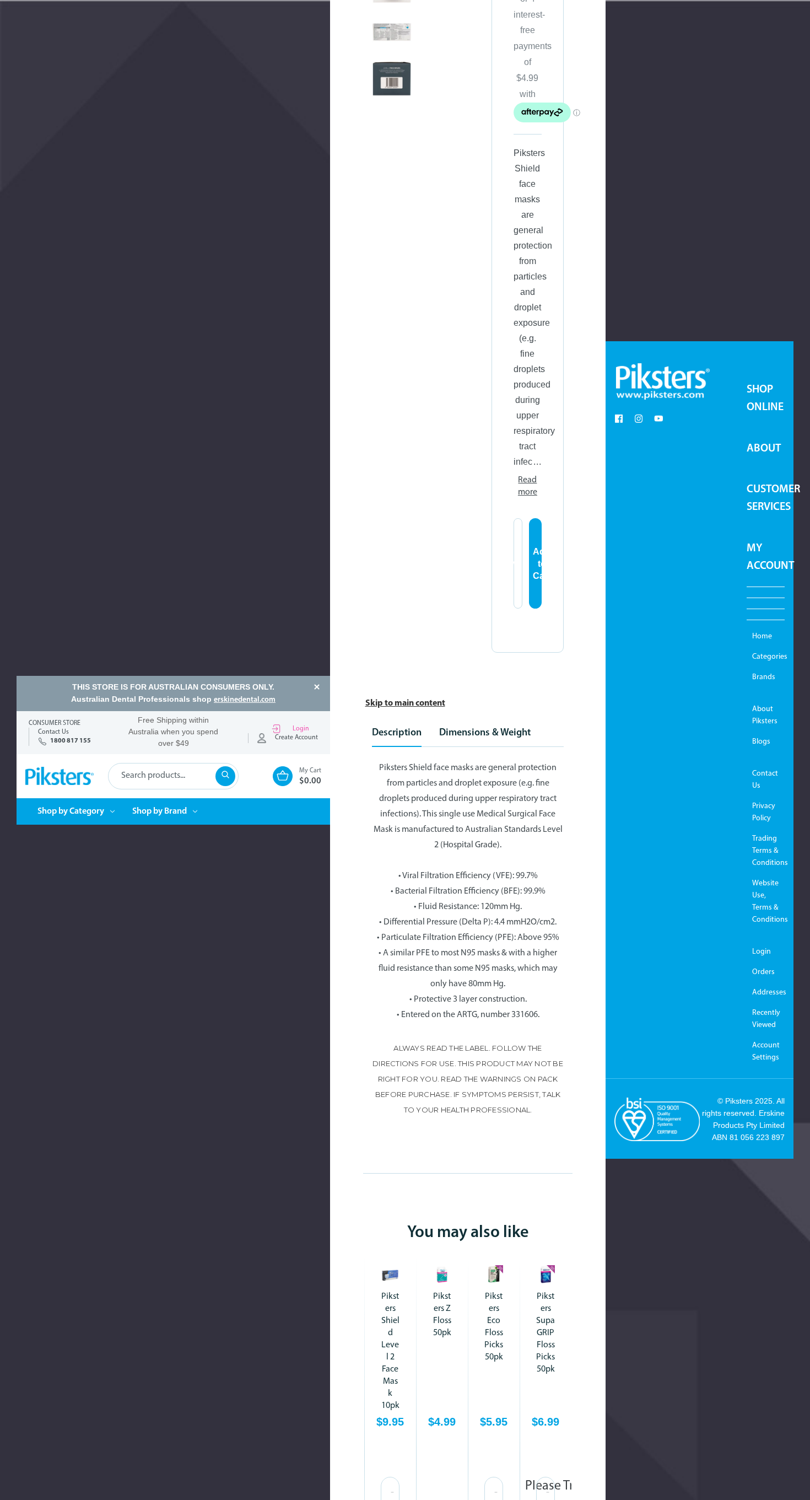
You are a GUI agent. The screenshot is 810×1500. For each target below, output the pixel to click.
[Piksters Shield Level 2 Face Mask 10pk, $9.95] (390, 1274)
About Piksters (764, 715)
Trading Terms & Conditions (765, 851)
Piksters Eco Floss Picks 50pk (493, 1327)
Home (762, 636)
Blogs (761, 742)
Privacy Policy (763, 812)
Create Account (296, 737)
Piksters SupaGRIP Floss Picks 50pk (545, 1333)
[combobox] (173, 776)
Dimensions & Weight (485, 733)
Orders (763, 972)
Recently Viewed (765, 1019)
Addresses (765, 992)
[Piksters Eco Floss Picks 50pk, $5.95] (493, 1274)
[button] (662, 381)
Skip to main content (405, 703)
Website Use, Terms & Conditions (765, 901)
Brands (763, 677)
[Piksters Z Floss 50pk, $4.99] (442, 1274)
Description (397, 733)
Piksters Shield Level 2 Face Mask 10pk (390, 1351)
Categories (765, 657)
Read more (527, 486)
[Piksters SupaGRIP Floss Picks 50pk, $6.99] (545, 1274)
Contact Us (765, 780)
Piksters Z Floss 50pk (442, 1314)
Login (301, 728)
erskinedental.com (245, 700)
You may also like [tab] (467, 1232)
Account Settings (765, 1051)
